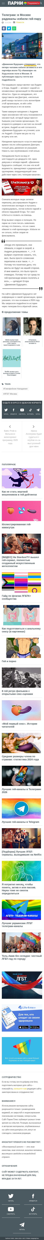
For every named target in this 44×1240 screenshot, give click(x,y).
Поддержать (33, 3)
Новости (20, 22)
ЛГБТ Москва (10, 394)
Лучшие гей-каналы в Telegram (20, 822)
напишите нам (20, 1089)
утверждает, (30, 64)
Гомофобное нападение (16, 389)
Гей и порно (9, 661)
